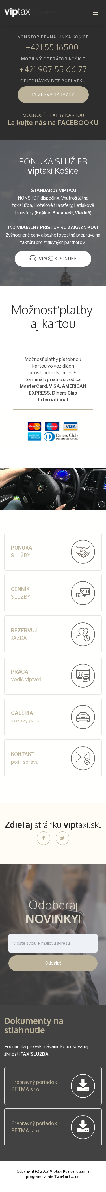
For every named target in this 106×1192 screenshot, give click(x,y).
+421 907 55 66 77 (53, 69)
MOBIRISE (46, 12)
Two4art (62, 1176)
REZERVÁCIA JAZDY (53, 94)
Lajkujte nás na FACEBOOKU (53, 122)
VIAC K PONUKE (58, 258)
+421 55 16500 (52, 47)
